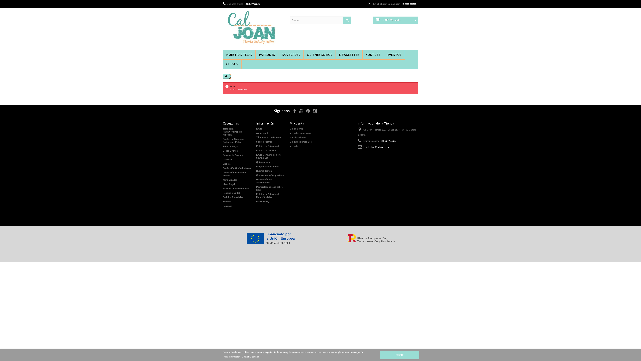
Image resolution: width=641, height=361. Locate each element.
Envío (259, 129)
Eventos (394, 55)
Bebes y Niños (230, 151)
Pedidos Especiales (233, 197)
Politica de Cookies (266, 150)
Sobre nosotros (264, 142)
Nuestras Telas (239, 55)
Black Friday (262, 201)
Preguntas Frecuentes (267, 166)
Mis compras (296, 129)
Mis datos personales (301, 142)
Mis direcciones (298, 137)
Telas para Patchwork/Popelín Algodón (232, 132)
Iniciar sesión (409, 4)
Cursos (232, 64)
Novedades (291, 55)
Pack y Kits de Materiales (236, 188)
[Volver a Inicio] (226, 76)
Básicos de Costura (233, 155)
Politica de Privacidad (267, 146)
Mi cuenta (297, 123)
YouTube (373, 55)
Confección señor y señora (270, 175)
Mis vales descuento (300, 133)
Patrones (267, 55)
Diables (227, 164)
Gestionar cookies (250, 356)
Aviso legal (262, 133)
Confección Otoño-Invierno (237, 168)
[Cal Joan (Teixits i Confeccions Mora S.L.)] (254, 28)
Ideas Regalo (229, 184)
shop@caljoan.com (390, 4)
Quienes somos (319, 55)
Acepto (400, 355)
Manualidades (230, 180)
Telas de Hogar (230, 146)
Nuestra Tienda (264, 171)
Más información (232, 356)
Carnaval (227, 159)
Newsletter (349, 55)
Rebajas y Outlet (231, 193)
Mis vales (294, 146)
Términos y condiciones (268, 137)
